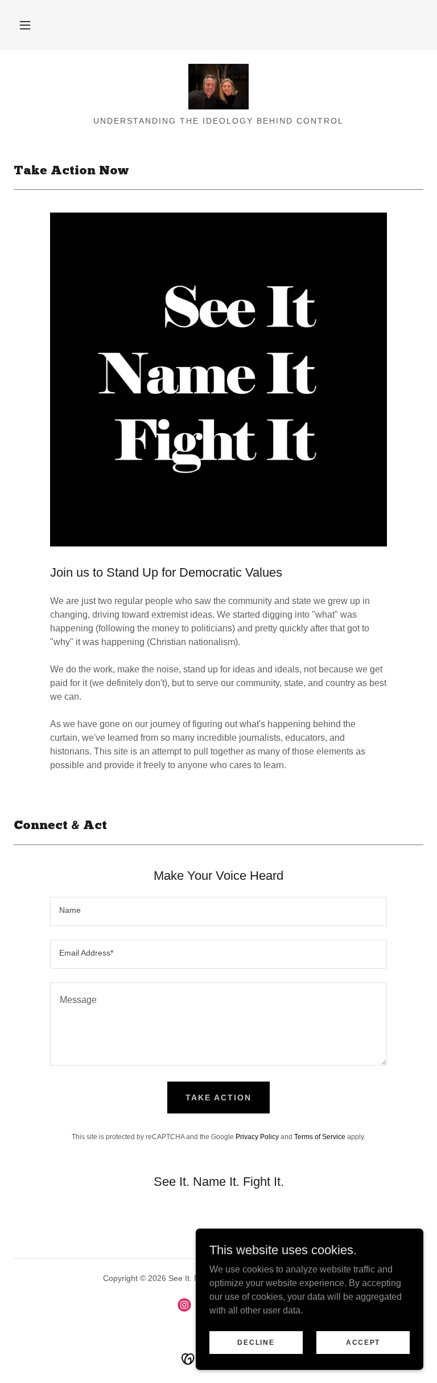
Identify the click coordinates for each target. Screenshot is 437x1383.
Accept (363, 1342)
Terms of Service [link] (319, 1137)
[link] (218, 86)
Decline (255, 1342)
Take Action (218, 1097)
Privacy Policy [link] (257, 1137)
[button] (25, 25)
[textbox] (218, 911)
